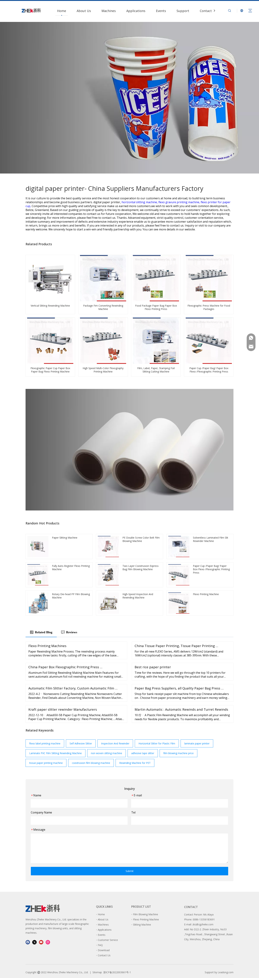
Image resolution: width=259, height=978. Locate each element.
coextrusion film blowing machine (91, 763)
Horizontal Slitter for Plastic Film (156, 743)
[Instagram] (48, 942)
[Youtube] (41, 942)
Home (61, 11)
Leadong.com (225, 972)
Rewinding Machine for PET (135, 763)
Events (161, 11)
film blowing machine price (178, 753)
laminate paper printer (196, 743)
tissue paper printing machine (46, 763)
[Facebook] (28, 942)
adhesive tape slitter (142, 753)
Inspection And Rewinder (115, 743)
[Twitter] (34, 942)
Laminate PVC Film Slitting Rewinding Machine (55, 753)
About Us (84, 11)
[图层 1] (43, 908)
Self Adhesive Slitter (81, 743)
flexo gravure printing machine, (179, 202)
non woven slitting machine (106, 753)
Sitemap (97, 972)
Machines (108, 11)
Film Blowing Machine (145, 914)
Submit (130, 871)
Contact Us (208, 11)
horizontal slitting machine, (140, 202)
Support (183, 11)
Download (104, 950)
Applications (135, 11)
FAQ (100, 945)
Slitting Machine (142, 924)
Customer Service (108, 940)
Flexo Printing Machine (146, 919)
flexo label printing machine (44, 743)
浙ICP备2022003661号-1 (117, 972)
